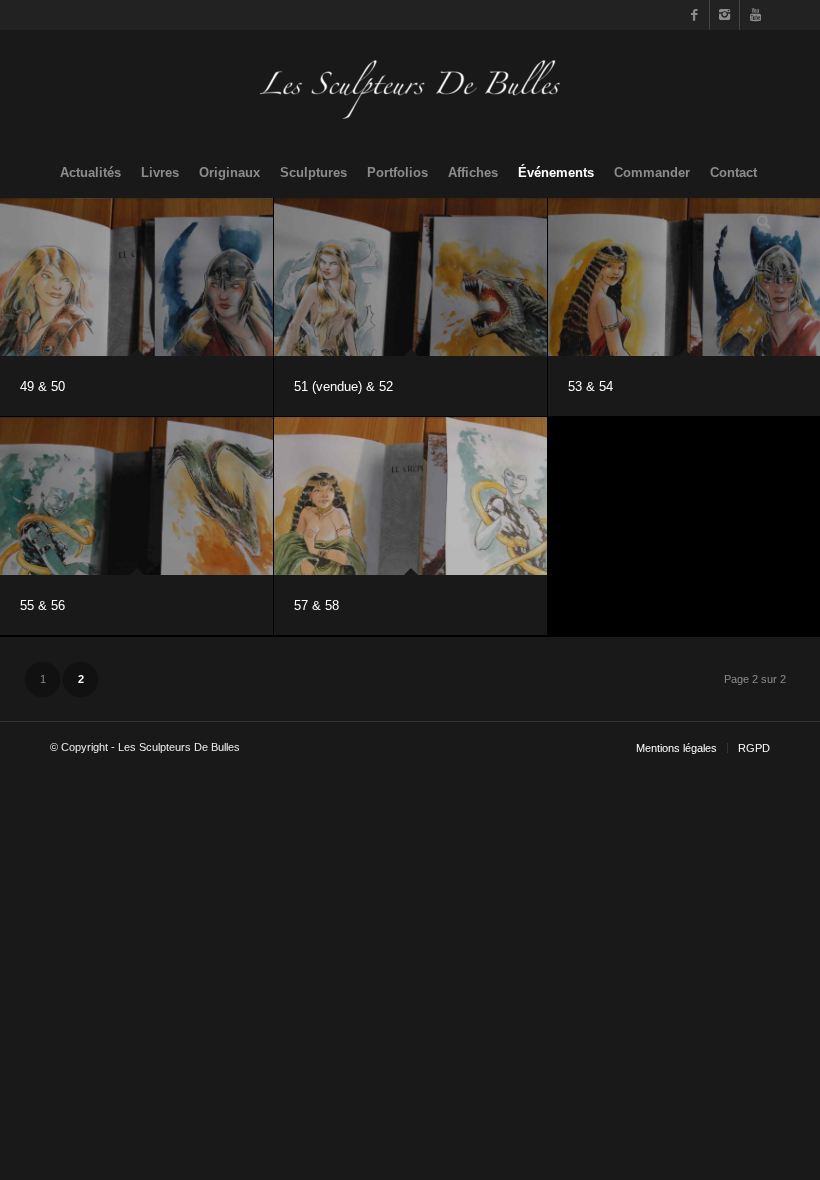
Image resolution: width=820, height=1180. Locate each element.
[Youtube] (755, 15)
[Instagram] (724, 15)
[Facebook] (694, 15)
